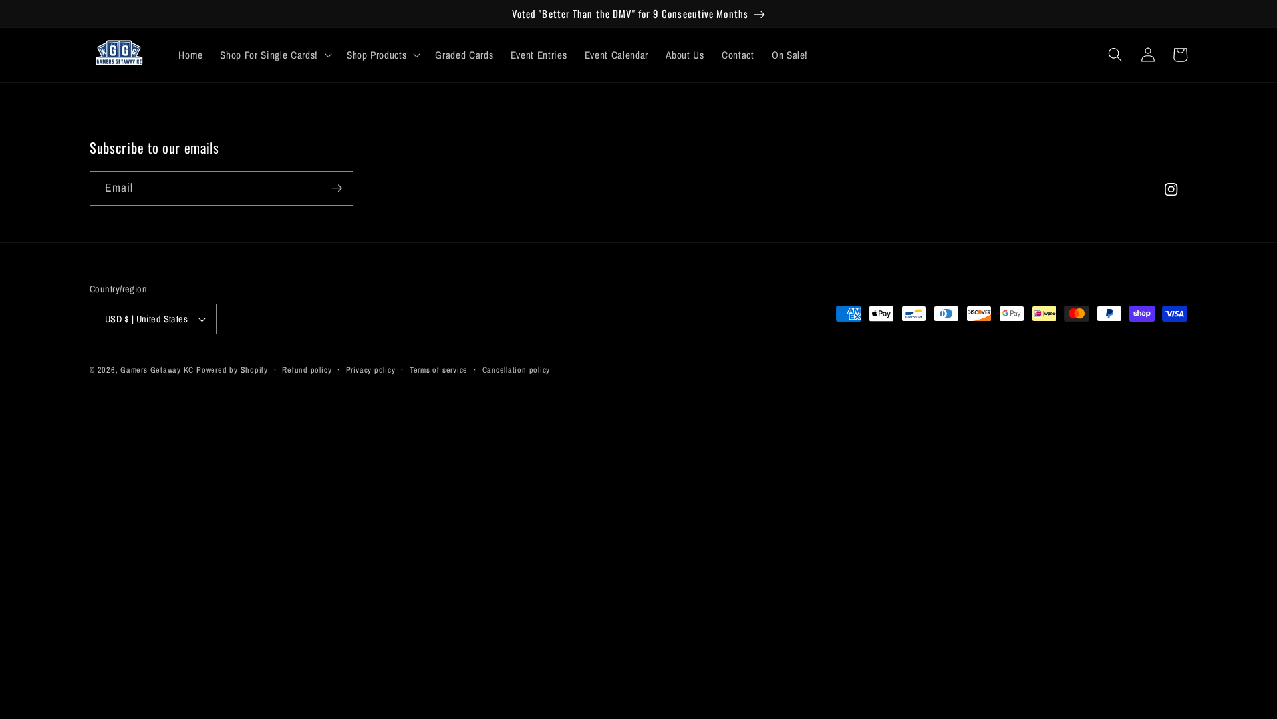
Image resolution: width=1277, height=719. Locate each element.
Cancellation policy (516, 369)
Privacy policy (371, 369)
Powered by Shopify (232, 369)
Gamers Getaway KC (157, 369)
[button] (274, 55)
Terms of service (439, 369)
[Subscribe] (337, 188)
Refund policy (306, 369)
